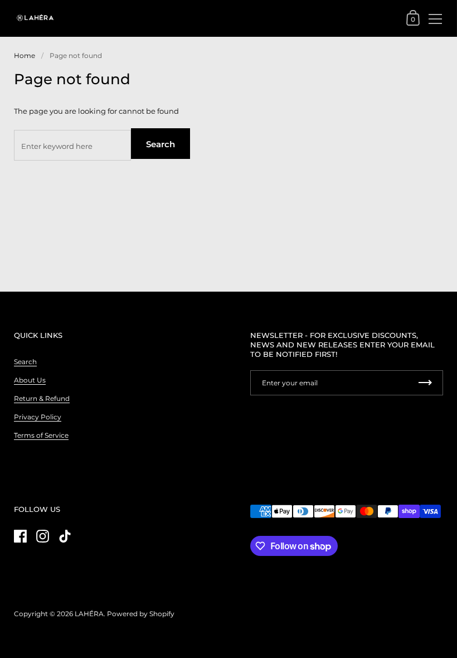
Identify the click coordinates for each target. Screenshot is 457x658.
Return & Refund (42, 398)
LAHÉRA (89, 613)
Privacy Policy (37, 417)
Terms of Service (41, 435)
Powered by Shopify (140, 613)
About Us (30, 380)
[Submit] (425, 382)
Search (160, 144)
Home (24, 55)
